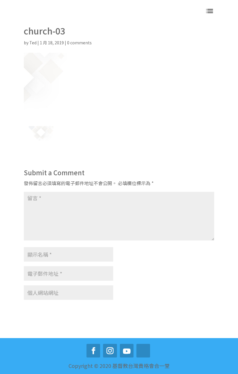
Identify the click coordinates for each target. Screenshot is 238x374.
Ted (33, 42)
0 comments (79, 42)
